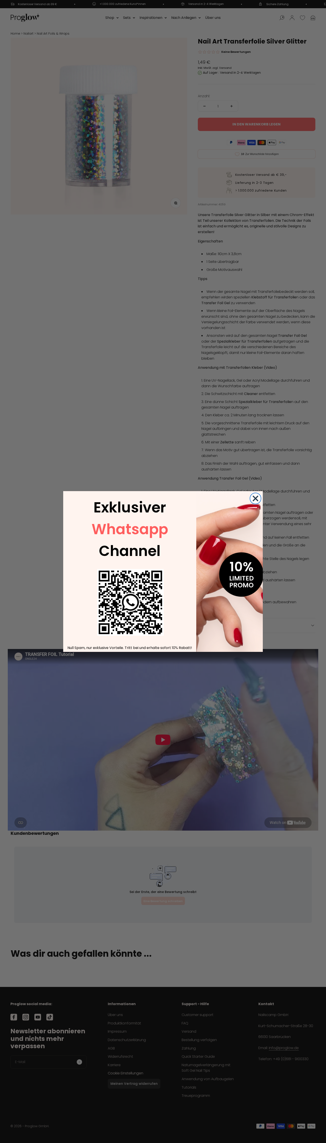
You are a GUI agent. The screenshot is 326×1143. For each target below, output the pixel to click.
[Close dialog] (255, 498)
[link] (130, 602)
